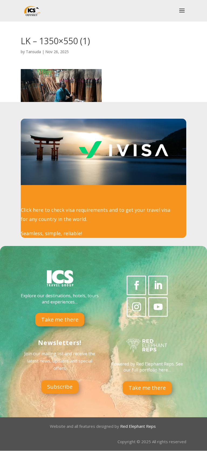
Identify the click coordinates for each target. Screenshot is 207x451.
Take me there (59, 319)
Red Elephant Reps (138, 426)
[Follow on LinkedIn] (158, 285)
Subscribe (60, 386)
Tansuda (33, 51)
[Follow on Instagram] (136, 307)
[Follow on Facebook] (136, 285)
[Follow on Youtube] (158, 307)
